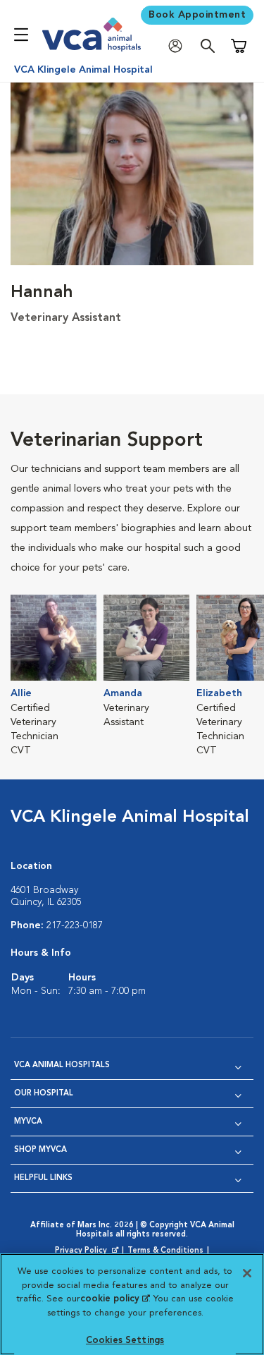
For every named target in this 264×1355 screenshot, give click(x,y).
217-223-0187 (74, 925)
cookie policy (114, 1299)
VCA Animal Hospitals (62, 1065)
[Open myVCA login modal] (179, 46)
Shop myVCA (40, 1150)
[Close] (247, 1273)
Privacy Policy (88, 1251)
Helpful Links (43, 1178)
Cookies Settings (125, 1340)
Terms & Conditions (165, 1251)
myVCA (28, 1122)
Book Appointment (197, 15)
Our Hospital (43, 1094)
